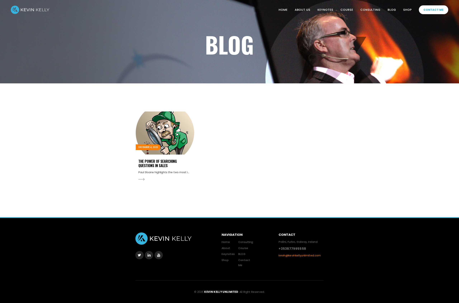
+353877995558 (292, 248)
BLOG (392, 10)
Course (346, 10)
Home (283, 10)
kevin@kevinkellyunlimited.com (300, 255)
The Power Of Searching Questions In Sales (157, 163)
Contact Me (433, 10)
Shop (407, 10)
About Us (303, 10)
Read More (141, 179)
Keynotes (325, 10)
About (226, 248)
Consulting (370, 10)
